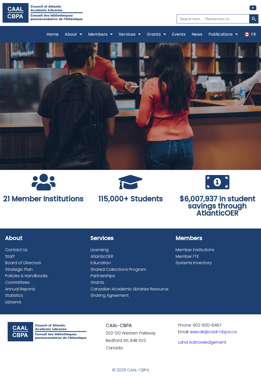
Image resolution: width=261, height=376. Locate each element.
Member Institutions (195, 250)
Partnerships (102, 276)
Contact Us (16, 250)
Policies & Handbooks (26, 276)
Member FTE (187, 256)
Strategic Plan (19, 269)
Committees (17, 282)
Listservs (13, 302)
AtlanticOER (101, 256)
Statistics (14, 295)
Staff (10, 256)
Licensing (99, 250)
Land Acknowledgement (202, 342)
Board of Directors (23, 263)
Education (100, 263)
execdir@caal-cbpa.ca (213, 332)
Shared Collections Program (118, 269)
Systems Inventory (194, 263)
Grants (97, 282)
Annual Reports (20, 289)
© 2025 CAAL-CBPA (130, 370)
